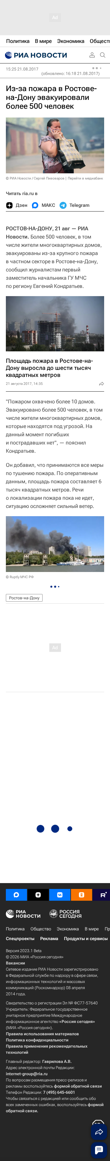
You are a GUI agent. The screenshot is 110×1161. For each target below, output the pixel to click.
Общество (41, 929)
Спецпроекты (20, 938)
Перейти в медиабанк (85, 178)
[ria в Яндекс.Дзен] (38, 895)
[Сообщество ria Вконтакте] (59, 895)
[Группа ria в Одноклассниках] (81, 895)
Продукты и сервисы (86, 938)
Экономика (68, 929)
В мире (92, 929)
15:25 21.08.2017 (22, 69)
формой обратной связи (78, 1086)
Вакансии (15, 963)
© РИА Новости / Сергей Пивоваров (35, 178)
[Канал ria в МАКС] (16, 895)
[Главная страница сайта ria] (35, 55)
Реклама (49, 938)
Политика (15, 929)
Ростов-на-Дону (24, 597)
